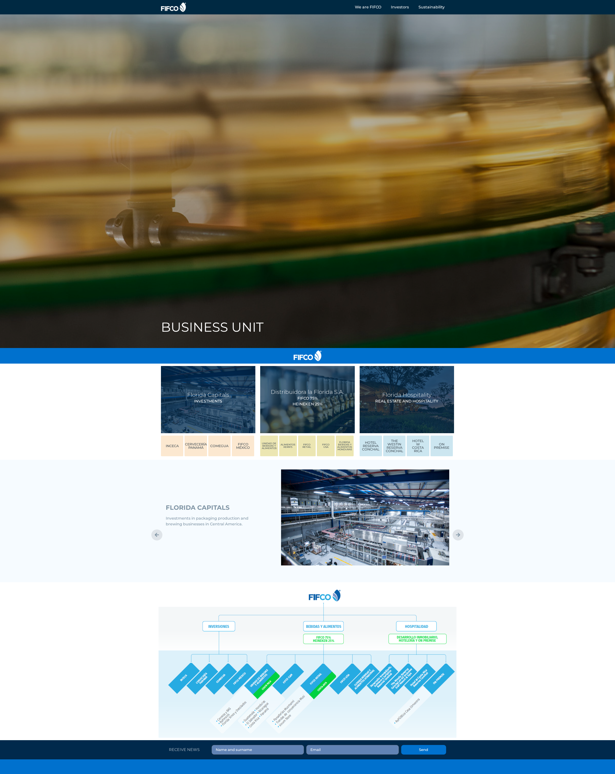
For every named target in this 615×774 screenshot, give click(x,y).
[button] (368, 7)
